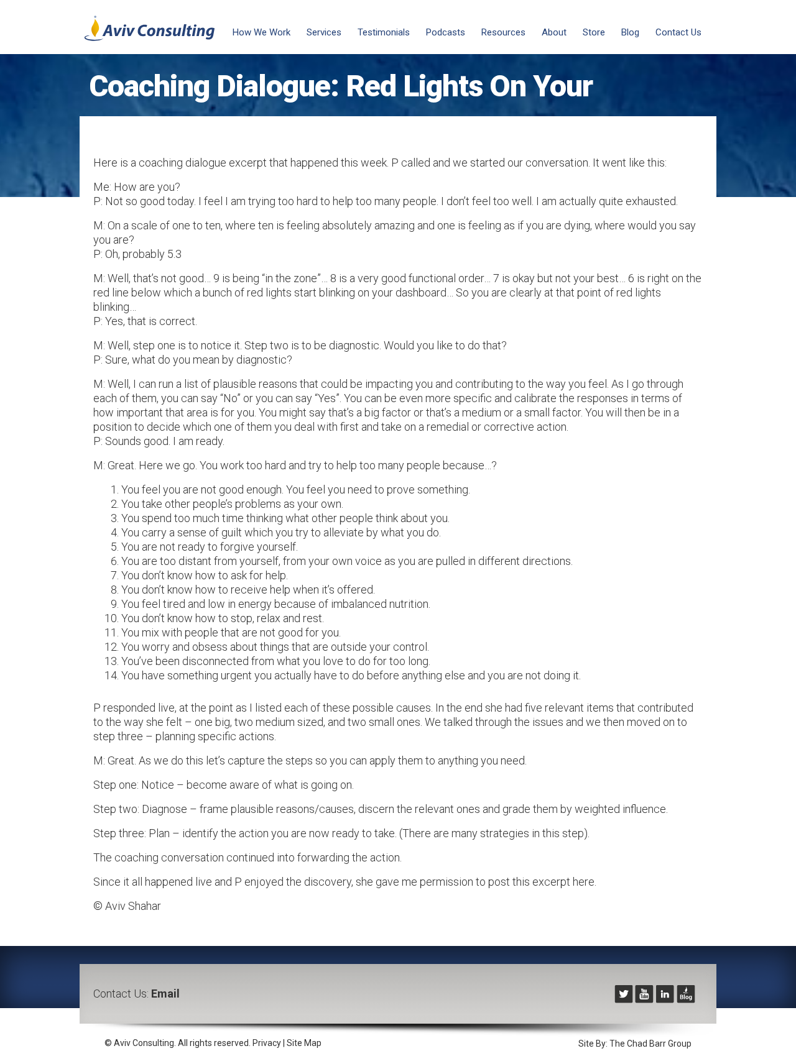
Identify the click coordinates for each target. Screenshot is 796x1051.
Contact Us (678, 32)
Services (324, 32)
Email (165, 993)
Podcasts (445, 32)
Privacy (266, 1043)
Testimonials (384, 32)
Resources (503, 32)
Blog (630, 32)
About (554, 32)
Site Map (304, 1043)
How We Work (261, 32)
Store (594, 32)
